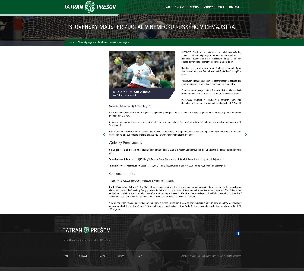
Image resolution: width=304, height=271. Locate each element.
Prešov (86, 230)
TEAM (65, 256)
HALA (139, 256)
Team (166, 7)
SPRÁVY (122, 256)
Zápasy (208, 7)
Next (245, 134)
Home (71, 42)
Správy (194, 7)
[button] (142, 69)
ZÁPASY (103, 256)
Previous (105, 134)
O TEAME (83, 256)
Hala (221, 7)
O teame (180, 7)
